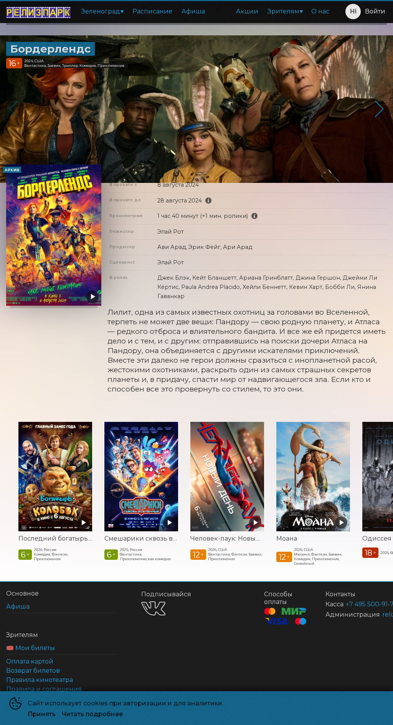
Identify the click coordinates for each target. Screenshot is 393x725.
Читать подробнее (92, 714)
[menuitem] (102, 11)
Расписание (152, 11)
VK (153, 608)
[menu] (205, 11)
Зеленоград (100, 11)
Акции (247, 11)
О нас (320, 11)
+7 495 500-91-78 (357, 604)
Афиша (193, 11)
